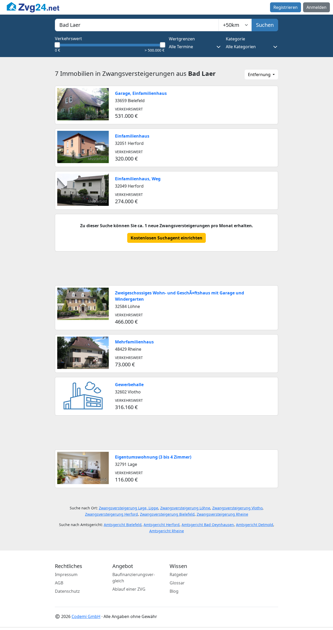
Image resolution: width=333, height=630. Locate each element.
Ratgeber (179, 574)
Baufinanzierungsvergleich (133, 578)
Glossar (177, 583)
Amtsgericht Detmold (254, 524)
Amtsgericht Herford (162, 524)
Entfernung (260, 74)
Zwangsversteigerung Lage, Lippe (128, 507)
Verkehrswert (68, 38)
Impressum (66, 574)
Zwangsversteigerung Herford (111, 514)
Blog (174, 591)
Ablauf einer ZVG (128, 589)
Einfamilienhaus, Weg (138, 179)
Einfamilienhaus (132, 136)
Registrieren (285, 7)
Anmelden (316, 7)
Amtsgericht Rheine (166, 530)
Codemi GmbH (86, 616)
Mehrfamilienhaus (134, 342)
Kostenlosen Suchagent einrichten (166, 238)
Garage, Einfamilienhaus (141, 93)
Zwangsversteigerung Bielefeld (167, 514)
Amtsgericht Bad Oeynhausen (208, 524)
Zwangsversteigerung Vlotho (237, 507)
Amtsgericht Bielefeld (123, 524)
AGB (59, 583)
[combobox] (137, 25)
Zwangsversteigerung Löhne (185, 507)
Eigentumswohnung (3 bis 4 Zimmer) (153, 457)
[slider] (57, 44)
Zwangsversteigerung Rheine (222, 514)
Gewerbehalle (129, 384)
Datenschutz (67, 591)
